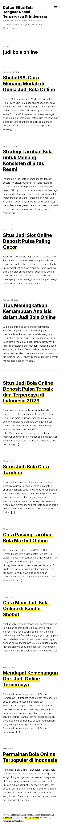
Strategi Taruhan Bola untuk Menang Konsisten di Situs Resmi (28, 160)
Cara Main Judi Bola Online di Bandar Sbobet (26, 608)
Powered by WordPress (13, 821)
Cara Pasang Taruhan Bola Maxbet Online (28, 537)
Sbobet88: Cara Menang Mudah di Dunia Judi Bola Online (29, 83)
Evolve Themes (32, 818)
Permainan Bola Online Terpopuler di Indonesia (30, 757)
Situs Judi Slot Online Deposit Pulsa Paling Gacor (27, 241)
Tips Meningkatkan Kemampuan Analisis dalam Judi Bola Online (29, 311)
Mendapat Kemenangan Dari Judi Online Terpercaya (30, 679)
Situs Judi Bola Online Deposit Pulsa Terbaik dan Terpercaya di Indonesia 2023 (28, 392)
